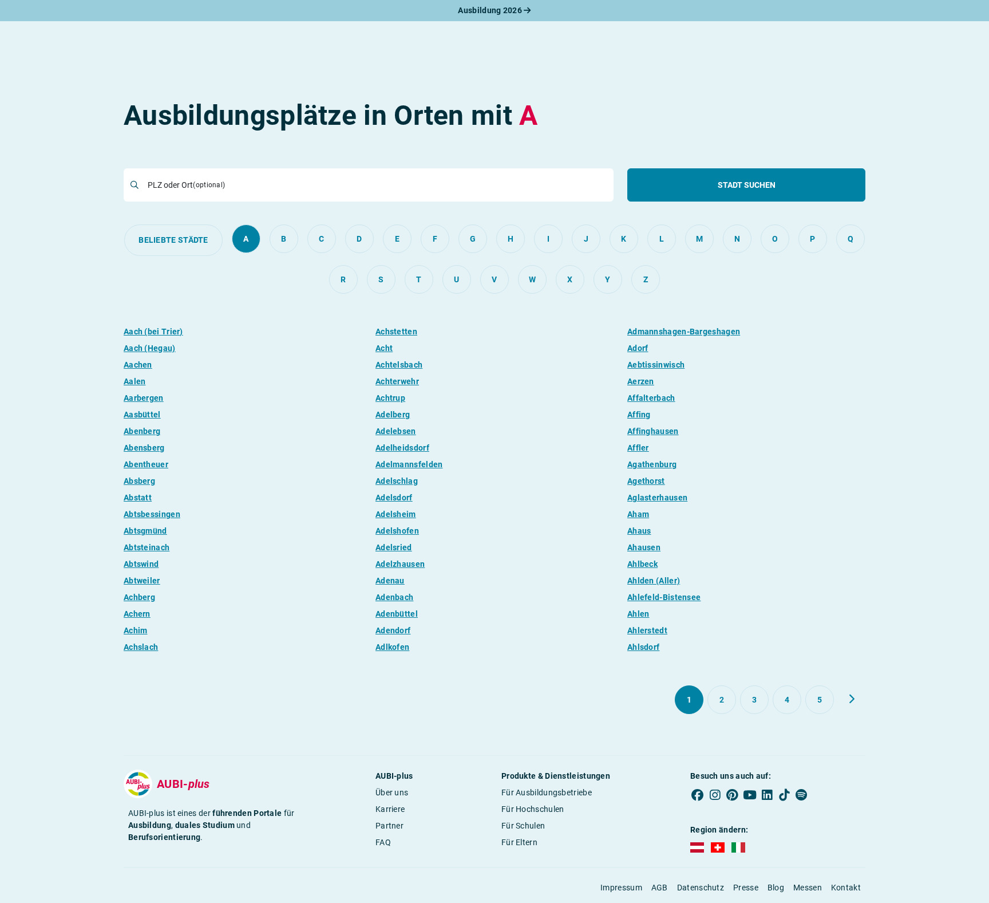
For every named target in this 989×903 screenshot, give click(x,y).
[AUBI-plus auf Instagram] (714, 794)
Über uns (391, 792)
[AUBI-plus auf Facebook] (697, 794)
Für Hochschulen (532, 809)
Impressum (621, 887)
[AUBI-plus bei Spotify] (801, 794)
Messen (807, 887)
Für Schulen (523, 825)
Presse (745, 887)
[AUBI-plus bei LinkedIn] (766, 794)
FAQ (383, 842)
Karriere (390, 809)
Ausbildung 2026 (491, 10)
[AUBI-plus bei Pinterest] (732, 794)
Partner (389, 825)
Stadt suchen (747, 185)
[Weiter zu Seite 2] (851, 699)
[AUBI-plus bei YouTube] (749, 794)
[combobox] (377, 185)
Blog (776, 887)
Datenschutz (700, 887)
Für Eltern (519, 842)
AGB (659, 887)
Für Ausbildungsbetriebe (546, 792)
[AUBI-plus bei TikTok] (784, 794)
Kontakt (846, 887)
